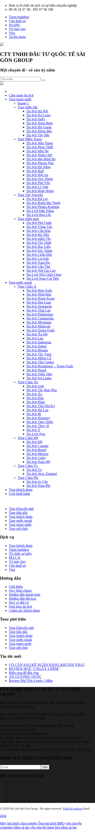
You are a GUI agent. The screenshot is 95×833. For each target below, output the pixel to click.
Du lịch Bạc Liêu (39, 247)
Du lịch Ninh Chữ (39, 155)
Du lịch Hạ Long (38, 115)
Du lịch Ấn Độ (37, 334)
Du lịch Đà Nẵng (39, 167)
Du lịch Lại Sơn (38, 258)
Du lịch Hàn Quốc (39, 290)
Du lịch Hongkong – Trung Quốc (50, 366)
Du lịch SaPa (36, 119)
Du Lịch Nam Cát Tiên (43, 278)
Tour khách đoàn (20, 490)
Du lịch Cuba (36, 458)
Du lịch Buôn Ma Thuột (43, 203)
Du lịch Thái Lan (39, 310)
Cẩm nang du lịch (21, 95)
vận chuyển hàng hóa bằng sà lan (53, 827)
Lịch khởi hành (19, 494)
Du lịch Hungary (38, 418)
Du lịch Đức (35, 398)
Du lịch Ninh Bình (40, 123)
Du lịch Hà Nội (37, 111)
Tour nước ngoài (20, 282)
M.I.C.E (14, 557)
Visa (12, 33)
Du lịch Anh (35, 386)
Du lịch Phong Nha (40, 163)
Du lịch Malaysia (38, 326)
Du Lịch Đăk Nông (40, 211)
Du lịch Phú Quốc (39, 223)
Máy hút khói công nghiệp (18, 823)
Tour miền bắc (28, 107)
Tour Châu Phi (28, 478)
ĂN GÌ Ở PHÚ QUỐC (25, 677)
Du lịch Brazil (36, 450)
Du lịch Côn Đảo (39, 231)
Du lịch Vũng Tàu (39, 227)
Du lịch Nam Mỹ (38, 462)
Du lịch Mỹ (35, 442)
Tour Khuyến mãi (21, 509)
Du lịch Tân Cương (40, 362)
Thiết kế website (72, 808)
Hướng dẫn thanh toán (24, 594)
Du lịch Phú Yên (38, 183)
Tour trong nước (20, 99)
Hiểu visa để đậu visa (24, 673)
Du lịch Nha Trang (40, 143)
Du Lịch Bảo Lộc (39, 215)
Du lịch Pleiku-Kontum (43, 207)
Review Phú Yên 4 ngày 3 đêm (31, 681)
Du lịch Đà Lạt (37, 199)
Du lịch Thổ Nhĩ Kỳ (41, 406)
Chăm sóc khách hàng (24, 610)
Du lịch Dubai (36, 346)
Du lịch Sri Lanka (39, 378)
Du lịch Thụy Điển (40, 422)
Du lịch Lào (35, 338)
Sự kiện (14, 25)
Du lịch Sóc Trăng (39, 251)
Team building (19, 17)
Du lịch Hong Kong (41, 298)
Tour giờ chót (18, 528)
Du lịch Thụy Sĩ (38, 426)
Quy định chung (20, 590)
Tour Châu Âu (28, 382)
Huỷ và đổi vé (19, 602)
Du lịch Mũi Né (38, 151)
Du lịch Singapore (39, 306)
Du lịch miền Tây (39, 239)
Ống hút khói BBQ (51, 823)
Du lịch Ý (33, 430)
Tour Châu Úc (28, 466)
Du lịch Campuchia (40, 318)
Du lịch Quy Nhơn (40, 179)
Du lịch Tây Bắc (38, 135)
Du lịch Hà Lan (37, 410)
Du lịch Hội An (37, 175)
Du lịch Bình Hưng (40, 191)
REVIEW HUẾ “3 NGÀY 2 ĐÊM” (34, 669)
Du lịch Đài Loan (39, 302)
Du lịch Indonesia (39, 342)
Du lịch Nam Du (38, 262)
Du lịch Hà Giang (39, 127)
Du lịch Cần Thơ (38, 266)
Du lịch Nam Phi (38, 486)
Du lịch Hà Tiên (38, 235)
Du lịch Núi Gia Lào (41, 270)
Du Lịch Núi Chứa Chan (44, 274)
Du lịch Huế (35, 171)
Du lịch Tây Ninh (39, 243)
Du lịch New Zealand (42, 474)
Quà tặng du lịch (20, 606)
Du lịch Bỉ (34, 414)
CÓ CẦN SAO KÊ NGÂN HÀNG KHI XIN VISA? (47, 665)
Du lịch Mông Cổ (39, 358)
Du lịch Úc (34, 470)
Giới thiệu (16, 586)
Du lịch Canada (37, 446)
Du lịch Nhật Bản (39, 294)
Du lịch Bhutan (37, 350)
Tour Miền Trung (30, 139)
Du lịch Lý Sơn (37, 187)
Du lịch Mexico (37, 454)
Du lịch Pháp (36, 402)
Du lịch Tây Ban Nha (42, 390)
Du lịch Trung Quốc (41, 330)
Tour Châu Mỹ (28, 438)
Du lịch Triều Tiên (39, 374)
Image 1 (23, 103)
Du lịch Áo (34, 394)
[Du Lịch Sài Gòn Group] (2, 45)
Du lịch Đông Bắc (39, 131)
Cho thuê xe (17, 21)
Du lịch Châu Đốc (39, 254)
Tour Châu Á (27, 286)
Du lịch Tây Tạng (39, 354)
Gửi (45, 767)
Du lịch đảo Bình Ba (41, 159)
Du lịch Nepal (36, 370)
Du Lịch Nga (36, 434)
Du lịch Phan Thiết (40, 147)
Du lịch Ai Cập (37, 482)
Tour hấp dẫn (18, 513)
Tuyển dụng (17, 37)
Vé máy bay (17, 29)
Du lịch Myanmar (39, 322)
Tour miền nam (28, 219)
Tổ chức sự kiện (20, 553)
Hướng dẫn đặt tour (22, 598)
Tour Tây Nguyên (30, 195)
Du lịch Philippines (40, 314)
